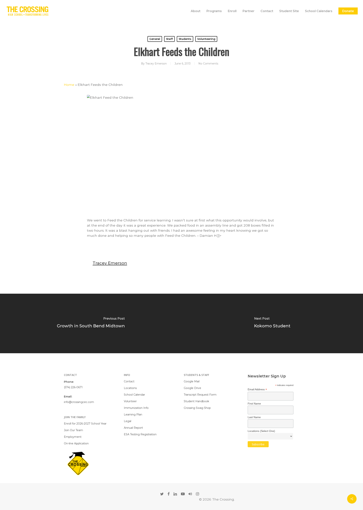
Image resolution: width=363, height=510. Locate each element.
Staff (169, 39)
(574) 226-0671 (73, 387)
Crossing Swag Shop (197, 408)
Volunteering (206, 39)
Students (185, 39)
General (154, 39)
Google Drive (192, 388)
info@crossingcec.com (79, 402)
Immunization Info (136, 408)
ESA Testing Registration (140, 434)
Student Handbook (196, 401)
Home (69, 85)
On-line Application (76, 443)
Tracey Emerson (156, 63)
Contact (129, 381)
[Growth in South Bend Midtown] (91, 323)
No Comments (208, 63)
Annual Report (133, 427)
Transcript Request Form (200, 394)
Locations (130, 388)
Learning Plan (133, 414)
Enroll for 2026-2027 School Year (85, 423)
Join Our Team (73, 430)
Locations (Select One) (261, 430)
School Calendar (134, 394)
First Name (254, 403)
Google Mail (191, 381)
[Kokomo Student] (272, 323)
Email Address (257, 389)
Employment (72, 437)
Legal (127, 421)
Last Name (254, 417)
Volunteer (130, 401)
